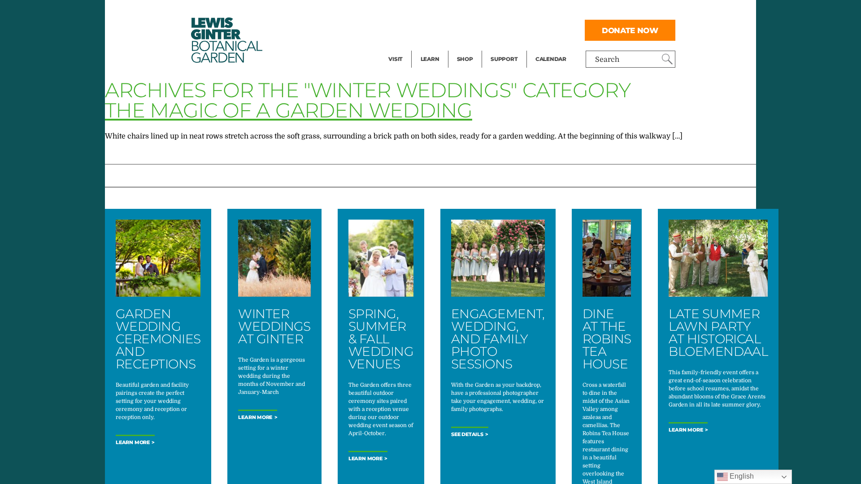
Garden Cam (442, 30)
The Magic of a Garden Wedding (288, 110)
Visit (395, 59)
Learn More (133, 442)
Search (607, 60)
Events (400, 30)
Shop (465, 59)
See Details (467, 434)
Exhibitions (407, 47)
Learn (430, 59)
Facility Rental (413, 12)
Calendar (550, 59)
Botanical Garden (226, 40)
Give (498, 30)
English (741, 476)
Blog (427, 47)
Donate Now (630, 30)
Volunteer (506, 47)
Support (504, 59)
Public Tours (442, 12)
